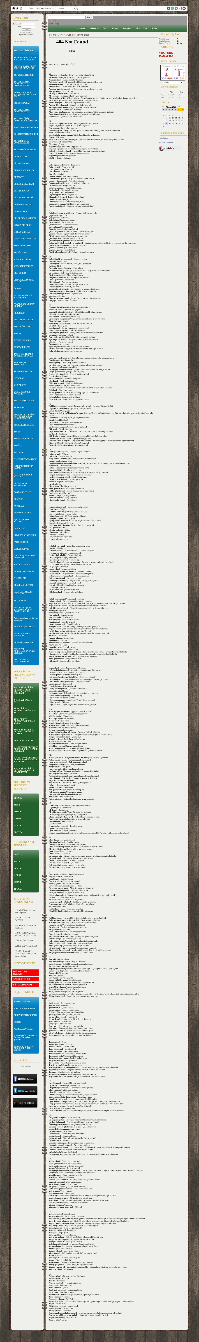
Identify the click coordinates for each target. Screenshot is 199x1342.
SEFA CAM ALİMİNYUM (24, 1008)
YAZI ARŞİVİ (20, 385)
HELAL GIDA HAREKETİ (25, 218)
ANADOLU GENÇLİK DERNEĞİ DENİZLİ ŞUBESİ (23, 1048)
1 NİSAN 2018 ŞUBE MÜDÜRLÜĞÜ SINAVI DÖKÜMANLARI (24, 609)
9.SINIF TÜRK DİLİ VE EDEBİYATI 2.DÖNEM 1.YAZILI (24, 732)
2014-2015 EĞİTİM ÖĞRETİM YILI (22, 111)
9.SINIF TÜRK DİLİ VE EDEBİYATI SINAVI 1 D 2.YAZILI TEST (24, 770)
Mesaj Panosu (141, 28)
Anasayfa (81, 28)
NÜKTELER (19, 506)
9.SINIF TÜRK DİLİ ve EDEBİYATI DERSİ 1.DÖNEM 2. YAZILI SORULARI (23, 690)
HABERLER (19, 528)
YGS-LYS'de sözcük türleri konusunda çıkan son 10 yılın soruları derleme (25, 953)
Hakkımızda (94, 28)
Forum (105, 28)
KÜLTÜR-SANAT (21, 252)
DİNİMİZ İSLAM (21, 163)
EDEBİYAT (18, 177)
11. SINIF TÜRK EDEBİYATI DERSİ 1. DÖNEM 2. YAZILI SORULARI (26, 749)
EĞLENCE (18, 499)
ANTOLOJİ (19, 452)
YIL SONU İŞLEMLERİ (24, 401)
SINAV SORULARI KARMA (26, 127)
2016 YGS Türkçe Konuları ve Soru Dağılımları (26, 911)
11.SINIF (17, 818)
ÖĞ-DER (17, 289)
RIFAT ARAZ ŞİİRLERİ (24, 320)
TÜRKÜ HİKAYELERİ (23, 371)
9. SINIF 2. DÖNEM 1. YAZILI (23, 701)
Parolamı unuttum (26, 33)
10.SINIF (17, 812)
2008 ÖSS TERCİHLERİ (24, 439)
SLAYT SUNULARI (22, 564)
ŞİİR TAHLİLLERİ (22, 347)
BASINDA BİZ (20, 578)
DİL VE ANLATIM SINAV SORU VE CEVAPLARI (25, 67)
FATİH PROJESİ (21, 542)
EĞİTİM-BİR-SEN (21, 191)
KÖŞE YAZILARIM (22, 246)
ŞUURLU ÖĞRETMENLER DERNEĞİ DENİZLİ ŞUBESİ (25, 1038)
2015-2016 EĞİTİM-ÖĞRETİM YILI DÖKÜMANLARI (22, 84)
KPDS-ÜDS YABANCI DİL (25, 535)
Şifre (19, 27)
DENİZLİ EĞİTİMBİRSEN (25, 1015)
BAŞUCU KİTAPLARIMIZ (25, 459)
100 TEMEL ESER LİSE (24, 425)
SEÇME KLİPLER (21, 979)
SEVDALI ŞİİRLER (22, 340)
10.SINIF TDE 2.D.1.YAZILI (25, 740)
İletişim (154, 28)
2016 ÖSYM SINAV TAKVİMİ (22, 919)
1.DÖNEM (18, 798)
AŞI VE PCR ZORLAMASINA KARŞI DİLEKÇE (24, 651)
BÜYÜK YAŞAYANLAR (24, 627)
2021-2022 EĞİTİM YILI (24, 51)
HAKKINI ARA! (21, 211)
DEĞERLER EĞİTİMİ (23, 585)
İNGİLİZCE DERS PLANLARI (22, 635)
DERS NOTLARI (21, 157)
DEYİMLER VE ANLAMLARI (20, 484)
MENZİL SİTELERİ (22, 259)
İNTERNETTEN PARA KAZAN (23, 467)
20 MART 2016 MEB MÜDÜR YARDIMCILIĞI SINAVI (25, 94)
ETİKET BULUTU (21, 549)
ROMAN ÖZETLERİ (22, 327)
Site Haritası (25, 1066)
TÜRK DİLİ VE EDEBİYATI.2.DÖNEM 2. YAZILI (24, 711)
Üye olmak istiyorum (26, 34)
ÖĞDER (17, 1022)
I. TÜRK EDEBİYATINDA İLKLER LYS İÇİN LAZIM (25, 934)
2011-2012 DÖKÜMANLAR (25, 150)
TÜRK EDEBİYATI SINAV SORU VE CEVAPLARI (25, 59)
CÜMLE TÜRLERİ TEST (24, 941)
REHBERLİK (19, 313)
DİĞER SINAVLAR (22, 103)
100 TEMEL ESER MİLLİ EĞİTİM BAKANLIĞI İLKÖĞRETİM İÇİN (24, 416)
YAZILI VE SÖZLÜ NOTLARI (22, 393)
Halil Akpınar (163, 138)
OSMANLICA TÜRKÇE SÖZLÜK (24, 281)
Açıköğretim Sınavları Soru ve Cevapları (26, 619)
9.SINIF (17, 805)
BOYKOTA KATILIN (23, 513)
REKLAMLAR (20, 601)
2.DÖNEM (18, 832)
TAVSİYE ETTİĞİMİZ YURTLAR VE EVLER (23, 355)
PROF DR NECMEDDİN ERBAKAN (24, 305)
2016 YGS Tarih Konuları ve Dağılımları (25, 926)
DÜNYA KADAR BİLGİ (24, 170)
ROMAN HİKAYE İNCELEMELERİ (21, 661)
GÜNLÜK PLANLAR (23, 204)
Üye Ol (31, 8)
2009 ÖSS (18, 445)
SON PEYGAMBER (22, 1001)
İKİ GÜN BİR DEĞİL (23, 225)
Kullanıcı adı (17, 24)
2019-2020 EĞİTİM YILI (24, 75)
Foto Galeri (127, 28)
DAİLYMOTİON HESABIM (20, 972)
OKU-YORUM (20, 273)
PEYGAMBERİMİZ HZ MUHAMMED (24, 296)
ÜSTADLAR (19, 378)
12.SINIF (17, 825)
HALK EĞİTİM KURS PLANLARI (23, 593)
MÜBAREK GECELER (23, 266)
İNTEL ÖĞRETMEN (22, 232)
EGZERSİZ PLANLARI (24, 184)
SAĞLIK (17, 333)
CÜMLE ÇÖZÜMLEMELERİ (26, 946)
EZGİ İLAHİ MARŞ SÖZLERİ (22, 521)
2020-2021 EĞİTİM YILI (24, 642)
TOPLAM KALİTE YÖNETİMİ (22, 364)
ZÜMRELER (19, 407)
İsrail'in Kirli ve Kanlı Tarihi (25, 239)
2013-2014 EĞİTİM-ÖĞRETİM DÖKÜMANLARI (26, 120)
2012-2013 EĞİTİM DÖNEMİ (26, 134)
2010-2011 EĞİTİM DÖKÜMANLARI (21, 142)
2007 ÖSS (18, 432)
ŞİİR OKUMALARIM (22, 985)
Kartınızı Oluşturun (166, 143)
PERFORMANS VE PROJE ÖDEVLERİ (25, 557)
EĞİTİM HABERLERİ (23, 198)
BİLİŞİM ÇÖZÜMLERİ (24, 571)
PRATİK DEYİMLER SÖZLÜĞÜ (23, 476)
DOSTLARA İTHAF (22, 492)
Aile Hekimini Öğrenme (23, 1029)
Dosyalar (115, 28)
